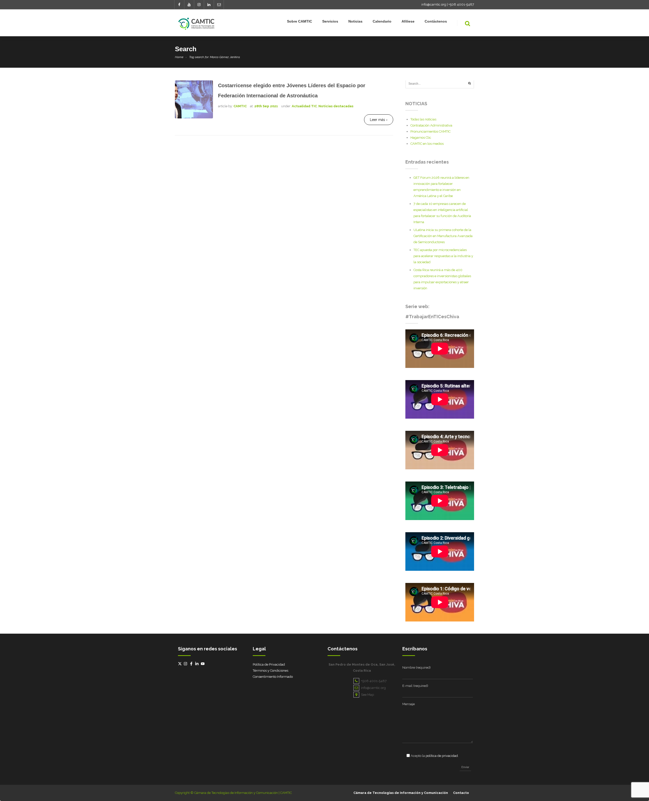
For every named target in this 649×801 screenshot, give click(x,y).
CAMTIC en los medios (427, 144)
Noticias (355, 21)
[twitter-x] (180, 664)
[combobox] (439, 83)
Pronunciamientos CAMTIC (430, 131)
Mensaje (408, 704)
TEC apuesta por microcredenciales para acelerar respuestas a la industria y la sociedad (443, 256)
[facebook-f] (191, 664)
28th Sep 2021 (266, 106)
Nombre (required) (416, 667)
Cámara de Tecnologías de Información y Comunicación (400, 793)
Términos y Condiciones (270, 670)
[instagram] (186, 664)
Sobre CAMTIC (299, 21)
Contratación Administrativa (431, 125)
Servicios (330, 21)
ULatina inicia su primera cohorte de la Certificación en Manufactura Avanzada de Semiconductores (443, 236)
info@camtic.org (433, 4)
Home (179, 57)
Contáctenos (436, 21)
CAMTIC (240, 106)
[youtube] (203, 664)
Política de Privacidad (269, 664)
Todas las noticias (423, 119)
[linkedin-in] (197, 664)
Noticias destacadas (335, 106)
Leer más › (378, 120)
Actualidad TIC (304, 106)
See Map (367, 695)
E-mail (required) (415, 686)
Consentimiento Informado (273, 677)
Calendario (382, 21)
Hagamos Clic (420, 137)
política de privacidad (442, 756)
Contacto (461, 793)
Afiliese (408, 21)
